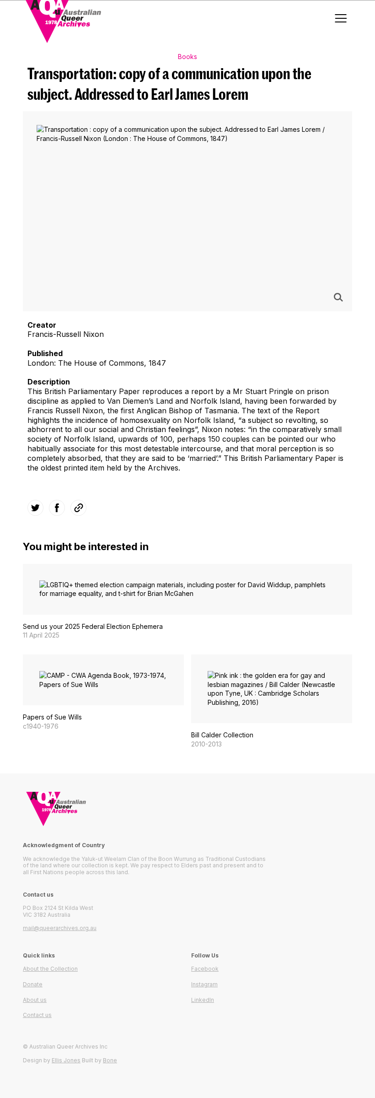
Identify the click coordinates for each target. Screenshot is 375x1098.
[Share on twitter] (35, 507)
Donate (33, 984)
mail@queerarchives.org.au (59, 928)
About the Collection (50, 968)
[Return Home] (187, 809)
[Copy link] (79, 507)
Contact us (37, 1014)
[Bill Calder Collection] (271, 701)
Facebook (205, 968)
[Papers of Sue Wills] (103, 692)
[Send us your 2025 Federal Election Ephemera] (187, 602)
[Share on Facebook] (57, 507)
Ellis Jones (66, 1060)
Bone (110, 1060)
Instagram (204, 984)
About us (35, 999)
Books (187, 56)
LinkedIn (202, 999)
